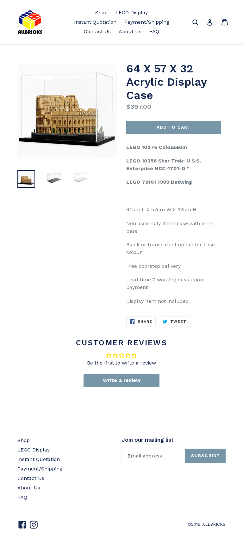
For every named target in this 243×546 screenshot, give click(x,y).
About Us (130, 31)
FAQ (154, 31)
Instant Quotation (95, 22)
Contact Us (97, 31)
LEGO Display (131, 12)
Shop (101, 12)
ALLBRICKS (214, 524)
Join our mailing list (148, 440)
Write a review (121, 380)
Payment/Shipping (146, 22)
